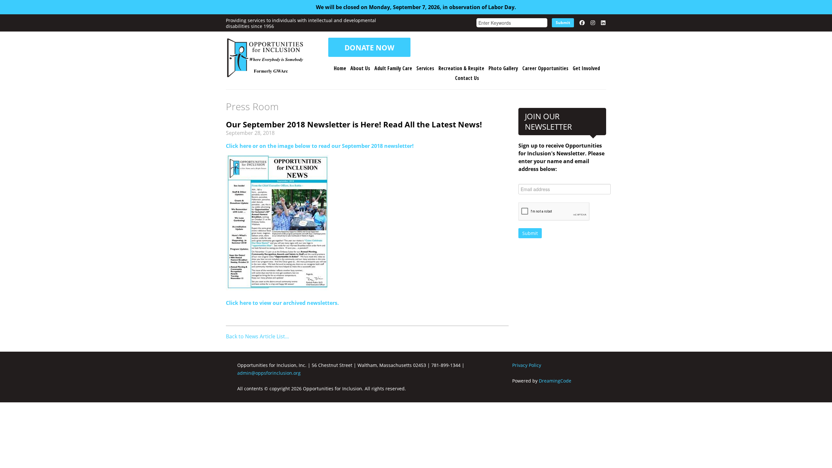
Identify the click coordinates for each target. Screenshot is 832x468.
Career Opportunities (545, 68)
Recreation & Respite (461, 68)
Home (340, 68)
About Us (360, 68)
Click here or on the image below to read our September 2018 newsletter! (320, 146)
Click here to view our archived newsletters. (282, 302)
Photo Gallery (503, 68)
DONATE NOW (369, 47)
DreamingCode (555, 381)
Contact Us (467, 78)
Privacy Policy (526, 365)
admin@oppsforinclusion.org (269, 373)
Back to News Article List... (257, 336)
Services (425, 68)
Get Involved (586, 68)
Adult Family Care (393, 68)
